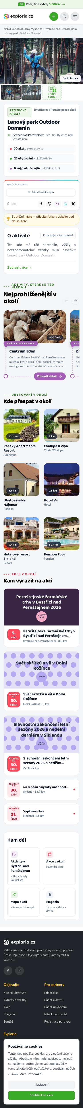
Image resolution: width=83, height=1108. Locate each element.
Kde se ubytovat (15, 992)
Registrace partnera (57, 1021)
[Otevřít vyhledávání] (64, 16)
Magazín (9, 1014)
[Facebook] (8, 970)
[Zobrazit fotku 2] (31, 92)
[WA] (49, 204)
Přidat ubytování (55, 1007)
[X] (73, 204)
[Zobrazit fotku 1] (11, 92)
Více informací (31, 1074)
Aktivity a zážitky (15, 1000)
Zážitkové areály (21, 343)
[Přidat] (53, 16)
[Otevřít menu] (75, 16)
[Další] (75, 301)
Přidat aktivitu (53, 1000)
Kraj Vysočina (33, 29)
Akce (7, 1007)
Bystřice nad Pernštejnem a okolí (55, 109)
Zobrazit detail (47, 376)
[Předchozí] (66, 301)
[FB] (41, 204)
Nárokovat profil (55, 1014)
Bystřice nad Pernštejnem (60, 29)
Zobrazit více (17, 267)
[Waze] (65, 204)
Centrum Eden (22, 351)
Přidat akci (51, 992)
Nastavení (41, 1084)
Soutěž (8, 1021)
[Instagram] (19, 970)
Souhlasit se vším (41, 1095)
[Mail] (57, 204)
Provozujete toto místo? (58, 235)
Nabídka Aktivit (13, 29)
